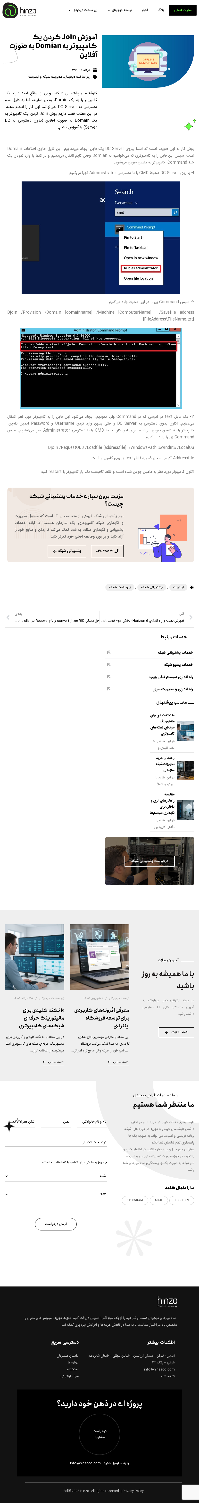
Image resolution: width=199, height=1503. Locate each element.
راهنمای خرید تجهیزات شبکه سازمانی (165, 764)
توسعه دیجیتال (122, 10)
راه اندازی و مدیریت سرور (173, 689)
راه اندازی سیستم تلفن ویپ (171, 677)
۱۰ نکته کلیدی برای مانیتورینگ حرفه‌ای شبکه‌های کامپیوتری (162, 725)
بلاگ (161, 10)
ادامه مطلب (121, 1062)
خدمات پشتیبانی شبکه (175, 653)
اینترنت (178, 587)
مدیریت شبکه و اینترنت (45, 77)
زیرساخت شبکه (120, 587)
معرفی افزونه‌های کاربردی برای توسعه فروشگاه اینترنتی (101, 1018)
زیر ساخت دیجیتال (85, 10)
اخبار (145, 10)
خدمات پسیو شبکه (178, 665)
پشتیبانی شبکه (152, 587)
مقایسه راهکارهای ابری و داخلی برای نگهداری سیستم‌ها (162, 804)
